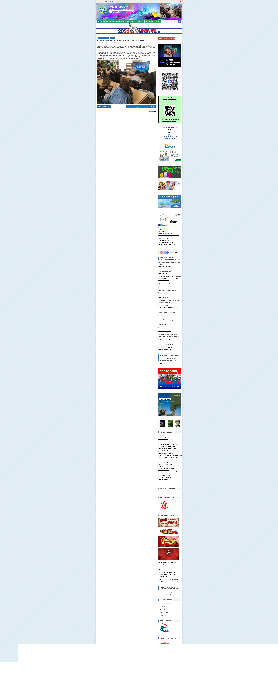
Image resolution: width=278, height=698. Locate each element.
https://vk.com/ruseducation (164, 331)
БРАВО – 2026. (163, 615)
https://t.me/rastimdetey (163, 280)
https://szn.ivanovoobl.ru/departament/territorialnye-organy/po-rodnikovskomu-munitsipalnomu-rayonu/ (170, 457)
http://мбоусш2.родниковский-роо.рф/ (167, 442)
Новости (111, 1)
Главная (106, 1)
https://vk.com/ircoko (163, 305)
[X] (155, 111)
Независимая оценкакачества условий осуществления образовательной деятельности (170, 119)
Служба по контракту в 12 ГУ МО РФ (168, 603)
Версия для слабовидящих (168, 38)
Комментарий (114, 42)
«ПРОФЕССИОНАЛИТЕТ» (164, 246)
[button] (162, 11)
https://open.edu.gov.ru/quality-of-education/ (168, 307)
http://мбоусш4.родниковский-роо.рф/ (167, 448)
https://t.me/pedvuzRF (174, 278)
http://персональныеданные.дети (166, 468)
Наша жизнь (149, 21)
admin (107, 42)
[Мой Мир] (153, 111)
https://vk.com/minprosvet (164, 266)
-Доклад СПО (161, 229)
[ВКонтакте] (149, 111)
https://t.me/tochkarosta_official (165, 349)
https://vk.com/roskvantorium (164, 339)
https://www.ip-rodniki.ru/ (164, 466)
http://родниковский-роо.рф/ (165, 441)
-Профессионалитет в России (165, 237)
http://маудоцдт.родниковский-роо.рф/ (167, 450)
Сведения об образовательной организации (112, 21)
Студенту (139, 21)
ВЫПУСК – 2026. (164, 612)
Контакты (117, 1)
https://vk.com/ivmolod (163, 297)
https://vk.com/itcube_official (164, 342)
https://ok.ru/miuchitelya (163, 278)
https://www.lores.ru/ (163, 479)
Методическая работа (103, 38)
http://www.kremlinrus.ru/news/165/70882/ (168, 481)
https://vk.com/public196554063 (165, 347)
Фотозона (162, 609)
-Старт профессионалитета (165, 233)
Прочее (157, 21)
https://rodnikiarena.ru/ (163, 470)
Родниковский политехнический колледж (121, 9)
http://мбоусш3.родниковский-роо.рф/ (167, 446)
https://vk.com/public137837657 (165, 287)
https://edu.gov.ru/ (162, 435)
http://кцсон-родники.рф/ (164, 461)
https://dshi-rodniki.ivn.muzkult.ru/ (165, 453)
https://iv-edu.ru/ (162, 437)
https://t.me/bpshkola (172, 327)
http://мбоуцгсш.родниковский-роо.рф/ (167, 444)
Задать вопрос (161, 491)
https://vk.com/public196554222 (165, 344)
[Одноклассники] (151, 111)
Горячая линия (161, 363)
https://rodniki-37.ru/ (163, 439)
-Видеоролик (161, 231)
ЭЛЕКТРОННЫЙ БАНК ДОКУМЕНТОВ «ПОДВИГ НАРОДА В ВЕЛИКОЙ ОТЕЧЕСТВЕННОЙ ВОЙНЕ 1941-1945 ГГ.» (169, 574)
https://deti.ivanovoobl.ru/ (164, 475)
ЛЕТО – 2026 (163, 606)
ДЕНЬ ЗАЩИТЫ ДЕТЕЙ (104, 106)
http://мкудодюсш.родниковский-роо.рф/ (168, 452)
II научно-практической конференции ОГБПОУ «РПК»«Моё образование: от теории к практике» (143, 107)
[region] (170, 11)
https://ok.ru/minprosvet (163, 268)
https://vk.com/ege (162, 273)
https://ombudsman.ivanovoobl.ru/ (166, 477)
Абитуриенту (130, 21)
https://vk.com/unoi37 (163, 315)
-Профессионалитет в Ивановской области (168, 235)
